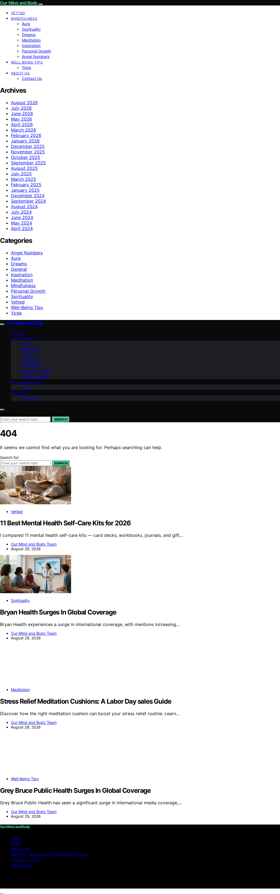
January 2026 (25, 141)
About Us (20, 73)
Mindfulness (24, 18)
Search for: (10, 413)
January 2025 (25, 190)
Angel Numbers (35, 56)
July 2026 (21, 108)
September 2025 (28, 162)
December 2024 (28, 195)
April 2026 (22, 124)
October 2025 (25, 157)
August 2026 (24, 102)
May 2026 (21, 119)
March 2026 (23, 130)
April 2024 (22, 228)
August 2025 (24, 168)
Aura (26, 23)
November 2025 (28, 152)
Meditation (31, 40)
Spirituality (31, 29)
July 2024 (21, 212)
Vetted (18, 13)
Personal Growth (36, 51)
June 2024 (22, 217)
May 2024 (21, 223)
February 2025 (26, 184)
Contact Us (32, 78)
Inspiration (31, 45)
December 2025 (28, 146)
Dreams (29, 34)
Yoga (26, 67)
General (19, 269)
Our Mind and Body (18, 2)
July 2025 (21, 173)
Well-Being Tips (27, 62)
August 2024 (24, 206)
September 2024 (28, 201)
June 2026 (22, 113)
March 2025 (23, 179)
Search (60, 419)
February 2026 (26, 135)
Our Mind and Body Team (34, 544)
